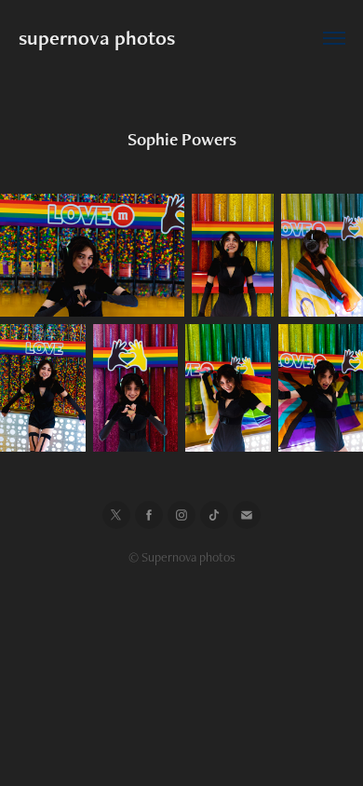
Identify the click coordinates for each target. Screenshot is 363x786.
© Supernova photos (181, 557)
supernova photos (97, 37)
